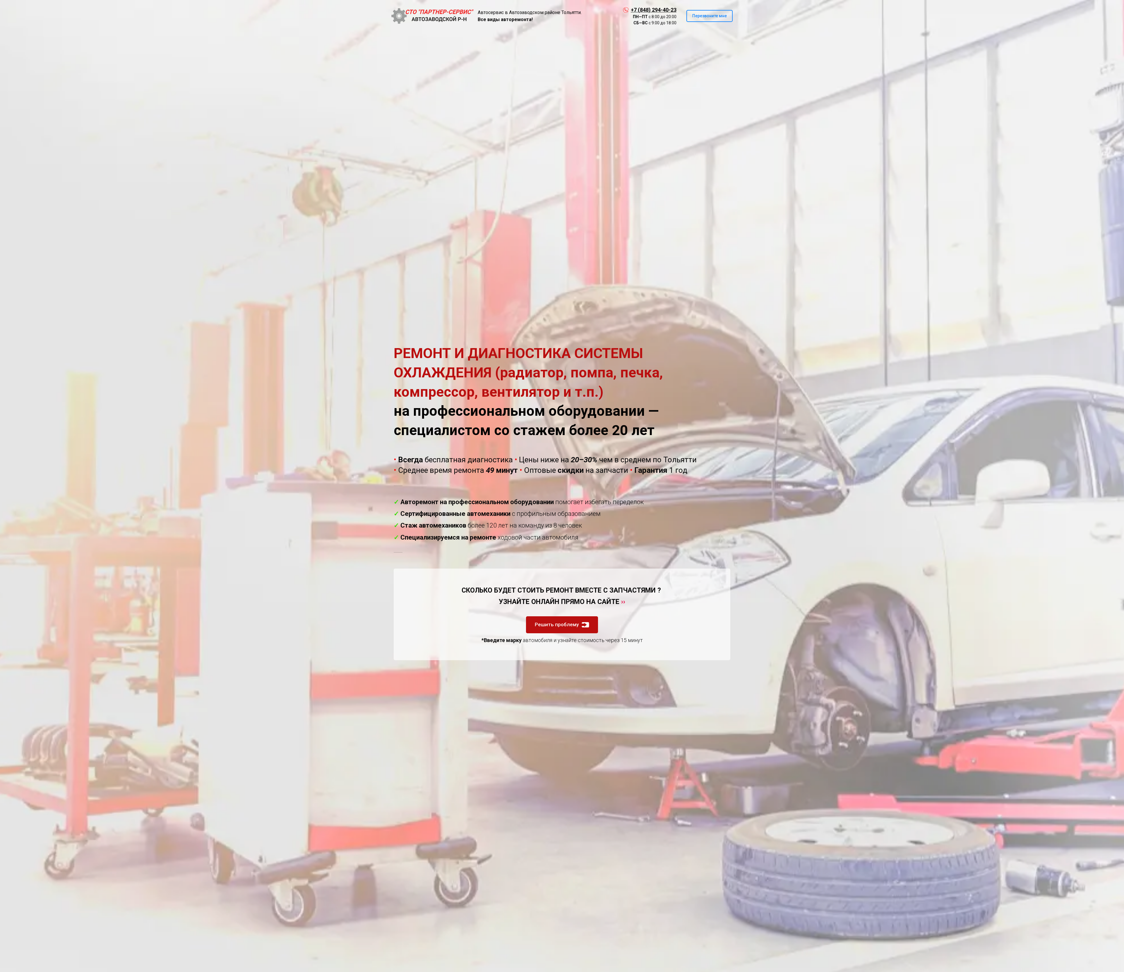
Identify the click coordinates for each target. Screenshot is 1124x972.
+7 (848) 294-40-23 (653, 10)
